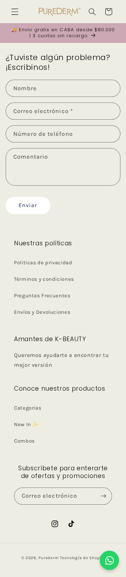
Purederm (49, 557)
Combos (24, 441)
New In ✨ (26, 424)
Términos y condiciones (44, 279)
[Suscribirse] (104, 496)
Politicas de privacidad (43, 263)
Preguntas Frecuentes (42, 296)
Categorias (27, 408)
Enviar (28, 205)
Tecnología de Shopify (82, 557)
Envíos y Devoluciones (42, 312)
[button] (15, 12)
